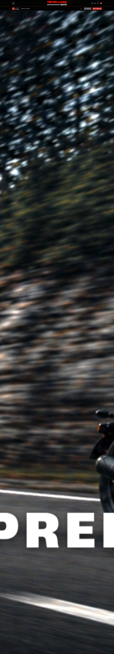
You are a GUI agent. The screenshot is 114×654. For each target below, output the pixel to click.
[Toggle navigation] (13, 3)
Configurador (98, 8)
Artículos (89, 8)
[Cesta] (95, 3)
